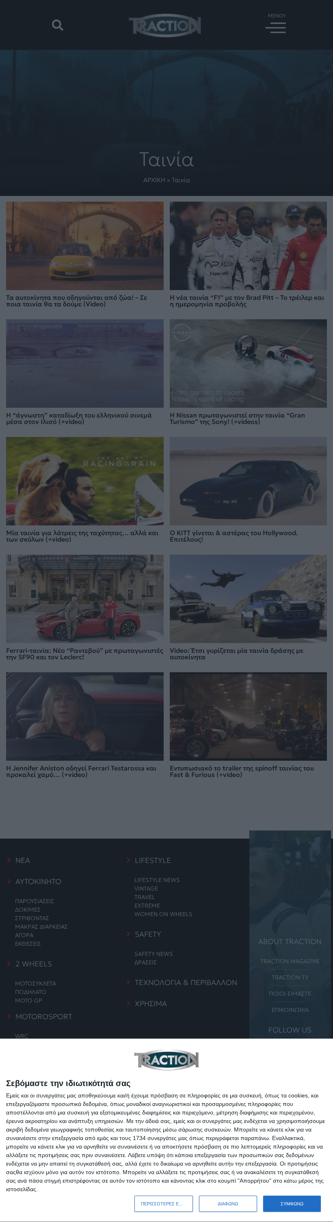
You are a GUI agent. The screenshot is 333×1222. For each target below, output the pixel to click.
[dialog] (166, 1130)
